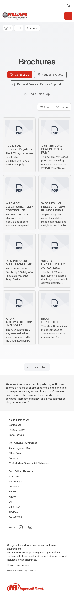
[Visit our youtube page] (30, 527)
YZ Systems (15, 516)
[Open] (68, 16)
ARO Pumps (15, 481)
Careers (13, 458)
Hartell (12, 491)
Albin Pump (15, 476)
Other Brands (16, 453)
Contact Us (15, 424)
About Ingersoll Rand (20, 448)
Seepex (13, 511)
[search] (68, 6)
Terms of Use (16, 434)
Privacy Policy (17, 429)
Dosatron (14, 486)
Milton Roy (14, 506)
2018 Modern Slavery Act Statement (29, 463)
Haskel (12, 496)
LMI (10, 501)
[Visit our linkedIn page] (21, 527)
